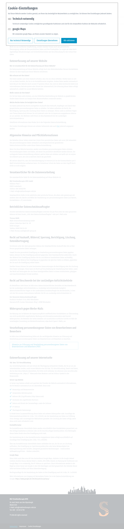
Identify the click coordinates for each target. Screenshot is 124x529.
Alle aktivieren (69, 40)
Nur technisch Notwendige (20, 40)
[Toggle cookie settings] (9, 29)
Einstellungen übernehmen (47, 40)
